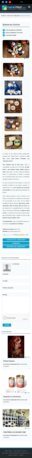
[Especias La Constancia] (16, 382)
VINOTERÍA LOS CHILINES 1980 (14, 432)
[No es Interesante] (7, 235)
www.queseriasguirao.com (14, 231)
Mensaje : (5, 294)
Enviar (7, 325)
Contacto (21, 455)
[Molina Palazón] (16, 347)
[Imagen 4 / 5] (16, 124)
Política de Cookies (12, 455)
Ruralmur (16, 264)
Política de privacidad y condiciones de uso (19, 453)
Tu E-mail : (5, 281)
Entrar (21, 1)
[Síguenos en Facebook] (3, 2)
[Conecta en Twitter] (6, 2)
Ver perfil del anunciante (16, 246)
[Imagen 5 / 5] (16, 142)
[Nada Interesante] (6, 235)
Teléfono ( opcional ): (8, 287)
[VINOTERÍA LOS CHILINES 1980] (16, 418)
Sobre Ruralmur (8, 450)
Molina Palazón (9, 361)
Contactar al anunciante (16, 240)
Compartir (16, 243)
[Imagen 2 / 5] (16, 88)
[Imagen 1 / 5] (16, 49)
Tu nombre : (6, 274)
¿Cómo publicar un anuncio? (20, 450)
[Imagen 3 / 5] (16, 106)
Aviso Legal (5, 453)
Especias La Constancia (12, 397)
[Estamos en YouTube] (10, 2)
